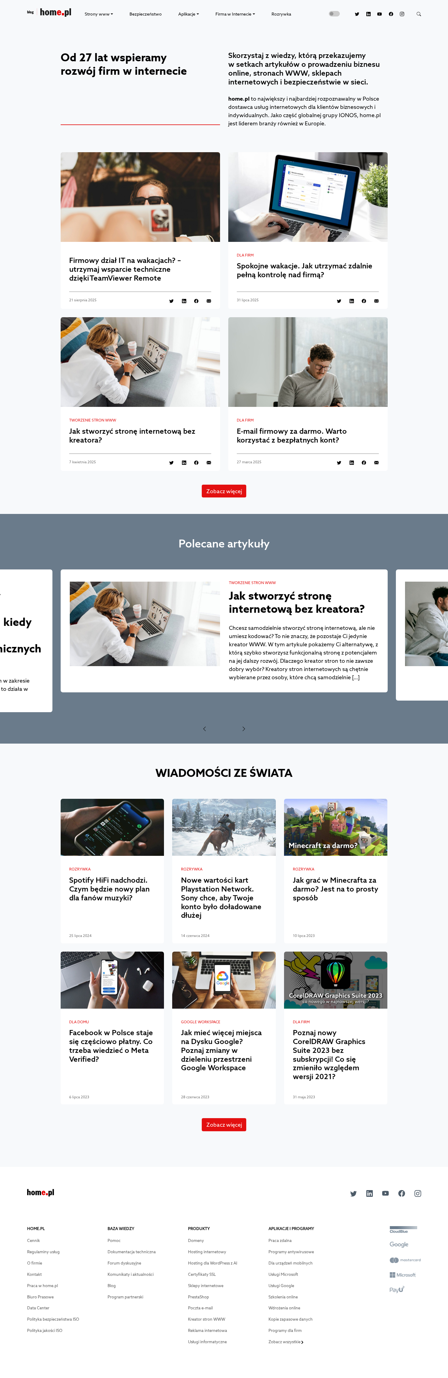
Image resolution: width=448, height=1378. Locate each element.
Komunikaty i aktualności (131, 1274)
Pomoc (114, 1240)
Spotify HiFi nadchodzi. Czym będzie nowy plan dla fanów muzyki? (109, 889)
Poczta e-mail (200, 1308)
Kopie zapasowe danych (290, 1319)
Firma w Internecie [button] (233, 14)
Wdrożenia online (284, 1308)
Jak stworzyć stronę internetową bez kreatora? (132, 435)
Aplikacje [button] (186, 14)
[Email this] (205, 300)
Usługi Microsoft (283, 1274)
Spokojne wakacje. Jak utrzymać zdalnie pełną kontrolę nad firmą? (304, 270)
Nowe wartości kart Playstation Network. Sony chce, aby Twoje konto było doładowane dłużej (221, 897)
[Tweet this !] (168, 300)
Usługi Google (281, 1285)
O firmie (34, 1263)
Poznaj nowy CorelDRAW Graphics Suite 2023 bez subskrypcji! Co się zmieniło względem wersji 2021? (329, 1054)
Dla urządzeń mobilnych (290, 1263)
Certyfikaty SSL (202, 1274)
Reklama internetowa (207, 1330)
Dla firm (245, 255)
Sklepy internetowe (205, 1285)
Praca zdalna (280, 1240)
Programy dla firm (285, 1330)
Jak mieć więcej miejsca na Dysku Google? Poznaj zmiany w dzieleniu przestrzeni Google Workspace (221, 1050)
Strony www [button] (97, 14)
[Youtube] (376, 13)
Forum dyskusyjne (124, 1263)
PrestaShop (198, 1297)
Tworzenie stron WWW (92, 420)
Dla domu (79, 1022)
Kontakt (34, 1274)
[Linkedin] (365, 13)
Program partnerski (125, 1297)
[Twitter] (354, 13)
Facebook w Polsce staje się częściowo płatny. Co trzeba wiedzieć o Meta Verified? (111, 1046)
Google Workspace (200, 1022)
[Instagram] (398, 13)
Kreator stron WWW (206, 1319)
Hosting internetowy (207, 1251)
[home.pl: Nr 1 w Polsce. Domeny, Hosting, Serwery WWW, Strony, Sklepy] (40, 1194)
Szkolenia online (283, 1297)
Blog (112, 1285)
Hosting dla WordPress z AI (212, 1263)
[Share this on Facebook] (193, 300)
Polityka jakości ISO (44, 1330)
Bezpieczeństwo (146, 14)
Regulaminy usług (43, 1251)
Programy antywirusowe (291, 1251)
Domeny (196, 1240)
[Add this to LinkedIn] (180, 300)
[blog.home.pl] (49, 14)
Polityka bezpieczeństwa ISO (53, 1319)
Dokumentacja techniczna (132, 1251)
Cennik (33, 1240)
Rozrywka (281, 14)
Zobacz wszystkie (284, 1341)
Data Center (38, 1308)
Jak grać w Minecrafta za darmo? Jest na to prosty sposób (335, 889)
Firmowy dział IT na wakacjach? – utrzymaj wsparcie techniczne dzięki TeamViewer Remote (125, 269)
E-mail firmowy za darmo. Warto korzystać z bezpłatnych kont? (292, 435)
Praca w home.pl (42, 1285)
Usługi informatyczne (207, 1341)
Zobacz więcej (224, 491)
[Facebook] (387, 13)
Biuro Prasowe (40, 1297)
